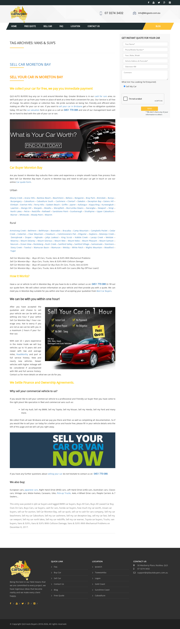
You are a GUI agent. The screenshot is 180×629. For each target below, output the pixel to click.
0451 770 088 (71, 109)
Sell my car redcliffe (55, 519)
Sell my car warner (75, 519)
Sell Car (47, 26)
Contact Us (94, 26)
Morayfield (59, 208)
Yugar (13, 250)
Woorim (48, 214)
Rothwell (46, 211)
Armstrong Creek (18, 230)
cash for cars (101, 96)
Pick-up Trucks (64, 493)
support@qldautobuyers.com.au (152, 572)
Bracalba (67, 230)
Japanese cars (31, 489)
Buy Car (57, 572)
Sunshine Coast (102, 589)
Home (14, 26)
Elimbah (14, 204)
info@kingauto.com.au (149, 13)
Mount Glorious (45, 240)
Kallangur (82, 204)
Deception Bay (94, 201)
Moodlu (47, 208)
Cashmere (60, 201)
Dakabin (81, 201)
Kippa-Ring (94, 204)
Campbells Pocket (99, 230)
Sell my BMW (40, 409)
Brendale (101, 198)
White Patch (77, 247)
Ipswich (98, 566)
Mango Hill (26, 208)
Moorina (14, 240)
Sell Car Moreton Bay (30, 64)
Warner (13, 214)
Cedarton (21, 234)
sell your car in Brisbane (70, 106)
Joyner (73, 204)
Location (75, 26)
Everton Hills (26, 204)
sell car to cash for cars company (87, 511)
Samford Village (81, 244)
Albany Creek (16, 198)
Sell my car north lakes (34, 519)
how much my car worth (89, 507)
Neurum (14, 244)
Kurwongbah (108, 204)
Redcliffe (36, 211)
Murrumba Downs (75, 208)
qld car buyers (41, 503)
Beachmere (58, 198)
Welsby (66, 247)
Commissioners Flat (67, 234)
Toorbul (27, 247)
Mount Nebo (74, 240)
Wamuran (56, 247)
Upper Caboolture (105, 211)
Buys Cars (28, 507)
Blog (158, 26)
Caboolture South (45, 201)
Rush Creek (50, 244)
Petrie (27, 211)
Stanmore (109, 244)
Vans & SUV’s (24, 523)
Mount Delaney (28, 240)
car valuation (33, 110)
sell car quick (64, 511)
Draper (28, 237)
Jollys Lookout (51, 237)
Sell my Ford (99, 409)
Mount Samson (106, 240)
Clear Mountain (35, 234)
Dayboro (93, 234)
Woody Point (37, 214)
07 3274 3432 (114, 13)
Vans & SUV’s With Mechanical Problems (87, 523)
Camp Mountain (80, 230)
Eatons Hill (109, 201)
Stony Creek (16, 247)
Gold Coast (100, 584)
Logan (98, 578)
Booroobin (55, 230)
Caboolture (29, 201)
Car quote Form (23, 182)
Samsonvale (97, 244)
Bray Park (90, 198)
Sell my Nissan (70, 409)
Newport (102, 208)
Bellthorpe (44, 230)
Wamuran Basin (41, 247)
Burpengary (16, 201)
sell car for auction (26, 511)
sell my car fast (99, 515)
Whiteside (24, 214)
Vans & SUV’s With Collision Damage (49, 523)
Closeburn (50, 234)
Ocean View (25, 244)
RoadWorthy (22, 354)
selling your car (55, 473)
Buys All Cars (83, 503)
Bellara (69, 198)
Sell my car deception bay (78, 515)
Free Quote (30, 26)
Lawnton (15, 208)
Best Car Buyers (104, 291)
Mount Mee (60, 240)
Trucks (106, 519)
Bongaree (79, 198)
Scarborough (76, 211)
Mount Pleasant (89, 240)
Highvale (38, 237)
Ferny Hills (39, 204)
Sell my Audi (27, 409)
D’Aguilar (82, 234)
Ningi (111, 208)
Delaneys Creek (106, 234)
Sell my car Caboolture (33, 515)
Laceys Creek (97, 237)
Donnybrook (16, 237)
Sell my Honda (85, 409)
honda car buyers (67, 507)
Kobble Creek (81, 237)
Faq (61, 26)
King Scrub (66, 237)
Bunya (111, 198)
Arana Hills (29, 198)
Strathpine (89, 211)
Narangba (90, 208)
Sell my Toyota (55, 409)
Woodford (109, 247)
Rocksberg (38, 244)
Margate (38, 208)
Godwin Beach (53, 204)
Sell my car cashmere (55, 515)
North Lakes (16, 211)
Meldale (109, 237)
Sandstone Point (60, 211)
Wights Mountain (94, 247)
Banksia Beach (44, 198)
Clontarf (71, 201)
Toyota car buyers (93, 519)
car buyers (40, 507)
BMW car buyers (67, 503)
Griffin (65, 204)
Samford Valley (65, 244)
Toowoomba (100, 572)
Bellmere (32, 230)
